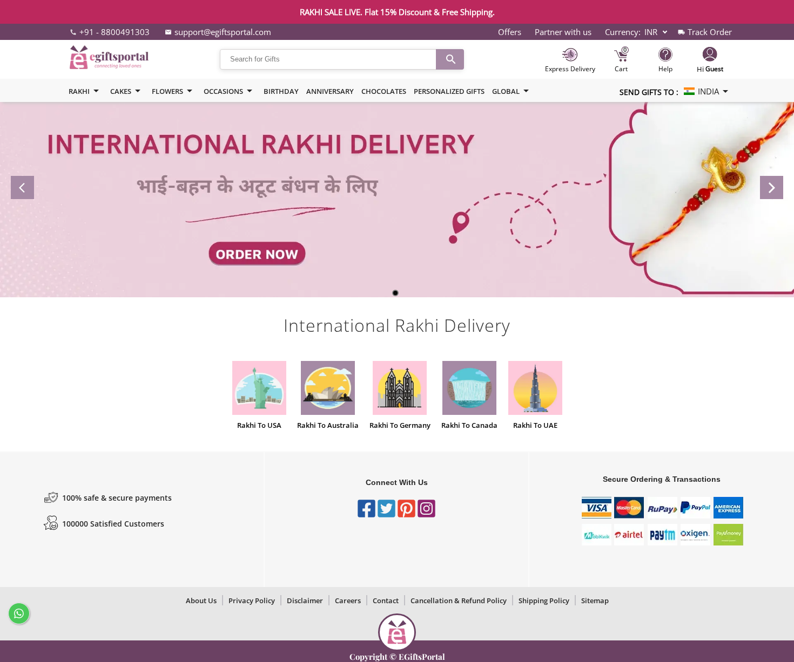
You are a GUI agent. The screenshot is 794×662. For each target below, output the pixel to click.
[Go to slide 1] (395, 293)
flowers (167, 91)
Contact (386, 600)
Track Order (710, 31)
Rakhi (79, 91)
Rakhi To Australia (328, 425)
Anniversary (330, 91)
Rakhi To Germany (399, 425)
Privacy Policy (251, 600)
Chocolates (383, 91)
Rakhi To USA (259, 425)
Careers (348, 600)
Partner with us (563, 31)
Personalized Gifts (449, 91)
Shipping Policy (544, 600)
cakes (120, 91)
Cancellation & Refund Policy (459, 600)
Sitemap (595, 600)
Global (506, 91)
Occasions (223, 91)
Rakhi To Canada (469, 425)
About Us (201, 600)
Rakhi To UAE (535, 425)
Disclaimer (305, 600)
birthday (281, 91)
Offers (509, 31)
